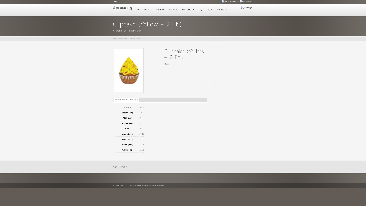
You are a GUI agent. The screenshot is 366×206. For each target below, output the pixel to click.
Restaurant (123, 38)
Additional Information (126, 99)
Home (115, 2)
